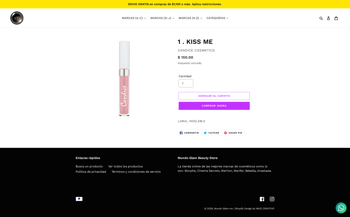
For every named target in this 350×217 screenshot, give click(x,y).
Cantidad (185, 76)
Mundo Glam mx (223, 208)
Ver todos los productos (125, 166)
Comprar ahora (214, 105)
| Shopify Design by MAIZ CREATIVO (254, 208)
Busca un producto (89, 166)
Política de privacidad (91, 171)
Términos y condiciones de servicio (136, 171)
